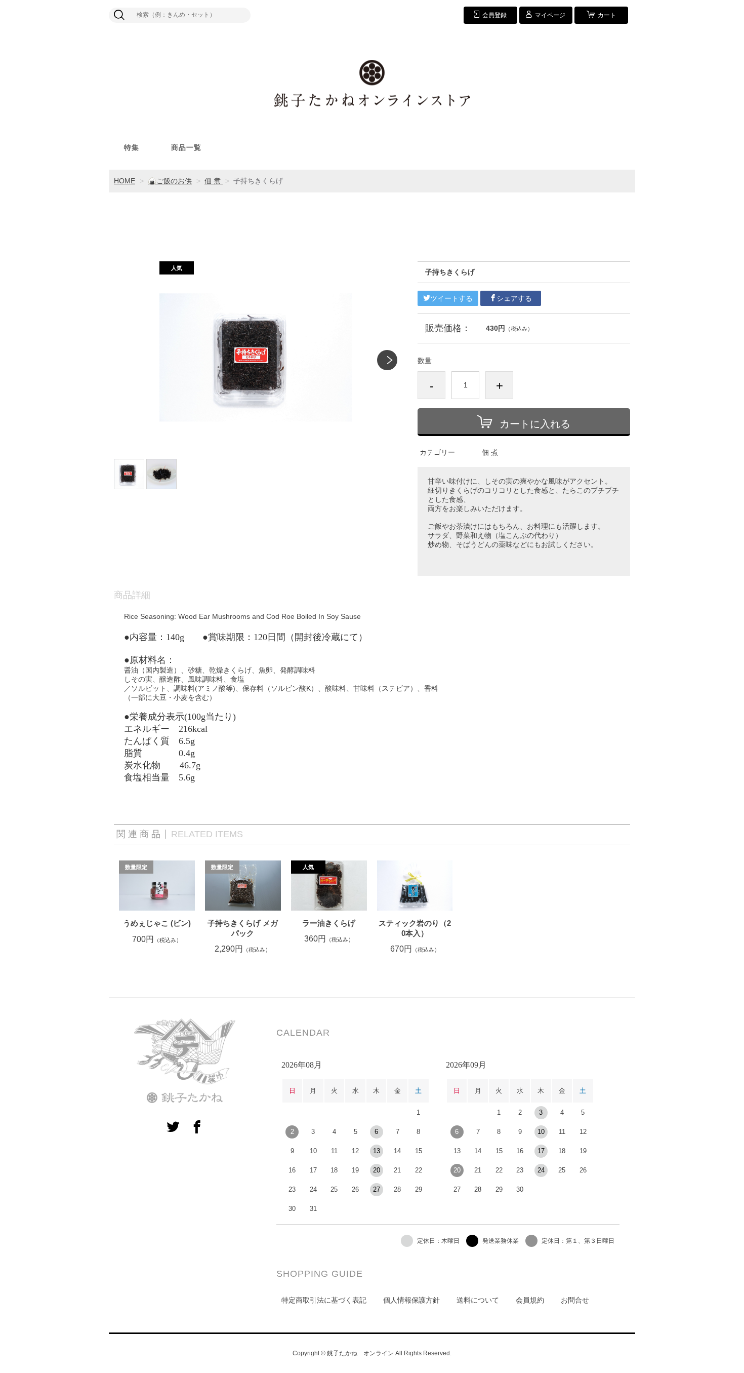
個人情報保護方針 (411, 1300)
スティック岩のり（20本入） (415, 928)
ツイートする (451, 298)
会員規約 (530, 1300)
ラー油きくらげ (328, 923)
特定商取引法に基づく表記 (323, 1300)
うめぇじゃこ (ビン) (157, 923)
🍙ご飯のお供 (170, 181)
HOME (124, 181)
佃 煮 (213, 181)
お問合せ (575, 1300)
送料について (478, 1300)
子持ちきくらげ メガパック (243, 928)
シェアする (514, 298)
